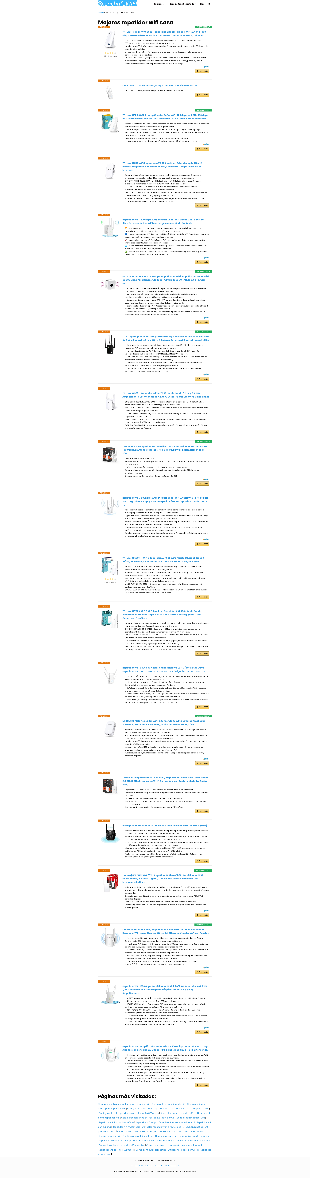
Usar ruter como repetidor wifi (176, 1113)
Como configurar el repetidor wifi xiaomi (157, 1149)
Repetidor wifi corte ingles (131, 1131)
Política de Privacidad (161, 1166)
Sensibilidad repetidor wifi (191, 1117)
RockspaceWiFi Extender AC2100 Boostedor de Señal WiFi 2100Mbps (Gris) (164, 825)
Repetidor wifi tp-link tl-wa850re (116, 1122)
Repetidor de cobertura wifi (113, 1140)
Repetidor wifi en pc (146, 1122)
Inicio (101, 12)
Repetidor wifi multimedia (126, 1126)
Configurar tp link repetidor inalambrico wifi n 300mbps (129, 1113)
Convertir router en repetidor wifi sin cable (121, 1145)
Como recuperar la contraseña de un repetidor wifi (174, 1145)
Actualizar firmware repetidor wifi (177, 1122)
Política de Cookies (146, 1166)
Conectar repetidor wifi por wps (193, 1140)
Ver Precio (203, 71)
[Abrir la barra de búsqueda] (209, 4)
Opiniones (159, 4)
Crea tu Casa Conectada (182, 4)
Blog (202, 4)
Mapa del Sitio (175, 1166)
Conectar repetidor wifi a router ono (161, 1126)
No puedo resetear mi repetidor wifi (189, 1108)
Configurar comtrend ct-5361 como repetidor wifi (148, 1117)
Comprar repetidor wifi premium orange (152, 1140)
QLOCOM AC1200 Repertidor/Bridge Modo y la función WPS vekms (159, 85)
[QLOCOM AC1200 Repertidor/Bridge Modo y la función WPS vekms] (110, 92)
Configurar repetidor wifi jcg (138, 1136)
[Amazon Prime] (206, 67)
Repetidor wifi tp (190, 1149)
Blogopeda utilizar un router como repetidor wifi (124, 1104)
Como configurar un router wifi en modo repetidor (182, 1136)
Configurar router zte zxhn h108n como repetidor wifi (175, 1131)
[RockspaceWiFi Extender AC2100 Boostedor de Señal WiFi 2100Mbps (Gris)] (110, 833)
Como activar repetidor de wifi (168, 1104)
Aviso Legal (134, 1166)
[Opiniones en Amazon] (110, 53)
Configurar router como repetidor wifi (147, 1108)
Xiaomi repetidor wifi (110, 1136)
